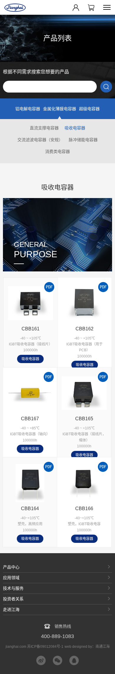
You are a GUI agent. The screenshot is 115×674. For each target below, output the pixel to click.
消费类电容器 (57, 151)
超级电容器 (89, 108)
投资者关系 (13, 598)
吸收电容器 (75, 128)
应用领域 (11, 577)
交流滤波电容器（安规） (40, 139)
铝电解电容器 (27, 108)
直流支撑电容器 (44, 128)
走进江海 (11, 609)
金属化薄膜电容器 (59, 108)
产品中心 (11, 567)
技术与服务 (13, 588)
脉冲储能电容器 (83, 139)
